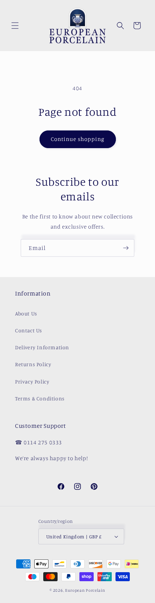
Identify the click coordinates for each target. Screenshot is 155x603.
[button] (15, 25)
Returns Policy (33, 364)
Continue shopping (78, 138)
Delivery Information (42, 347)
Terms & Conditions (40, 398)
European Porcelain (85, 590)
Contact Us (28, 330)
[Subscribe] (125, 248)
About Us (26, 313)
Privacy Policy (32, 381)
